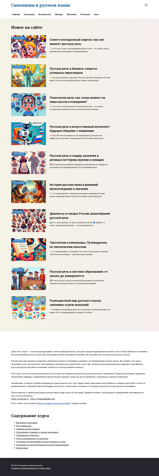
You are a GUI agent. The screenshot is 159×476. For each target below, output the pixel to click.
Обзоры (59, 14)
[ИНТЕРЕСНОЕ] (28, 56)
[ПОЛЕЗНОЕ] (28, 143)
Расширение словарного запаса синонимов (37, 432)
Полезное (85, 14)
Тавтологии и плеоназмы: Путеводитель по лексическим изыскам (78, 245)
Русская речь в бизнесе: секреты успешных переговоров (73, 71)
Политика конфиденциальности (25, 468)
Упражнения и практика (27, 435)
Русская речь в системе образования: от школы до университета (79, 274)
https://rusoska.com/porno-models (53, 403)
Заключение (22, 448)
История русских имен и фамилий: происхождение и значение (74, 187)
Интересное (45, 14)
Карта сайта (45, 468)
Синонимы (29, 14)
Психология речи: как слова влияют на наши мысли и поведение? (77, 100)
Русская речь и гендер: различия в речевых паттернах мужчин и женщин (77, 158)
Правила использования (28, 429)
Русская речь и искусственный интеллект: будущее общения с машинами (80, 129)
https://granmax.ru (20, 399)
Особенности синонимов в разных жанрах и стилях (41, 441)
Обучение (72, 14)
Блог (96, 14)
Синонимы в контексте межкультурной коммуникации (42, 445)
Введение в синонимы (27, 422)
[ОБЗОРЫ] (28, 114)
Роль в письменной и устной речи (32, 438)
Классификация (23, 426)
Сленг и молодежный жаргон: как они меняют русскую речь (77, 42)
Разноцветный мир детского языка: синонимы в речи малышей (75, 303)
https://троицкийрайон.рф (42, 399)
